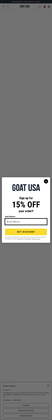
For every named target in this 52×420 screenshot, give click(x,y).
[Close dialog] (46, 181)
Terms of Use (28, 239)
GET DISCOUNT (26, 232)
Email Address (10, 217)
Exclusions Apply (36, 239)
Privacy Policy (20, 239)
